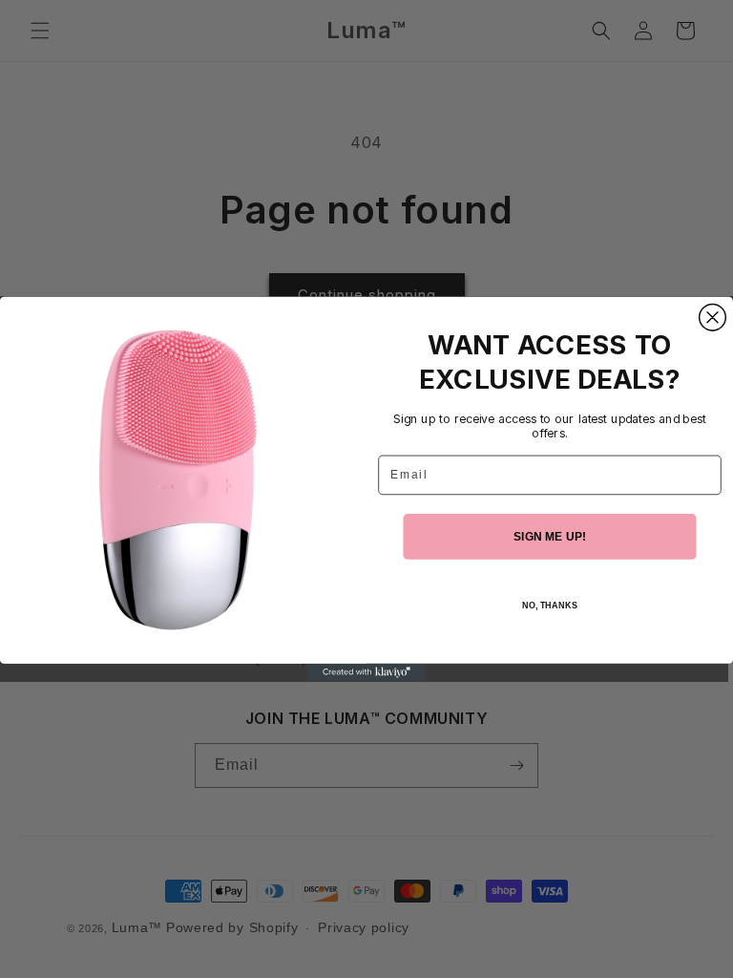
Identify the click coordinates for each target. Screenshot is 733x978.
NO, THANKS (549, 606)
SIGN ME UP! (549, 536)
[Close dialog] (713, 317)
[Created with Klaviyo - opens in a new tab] (367, 672)
